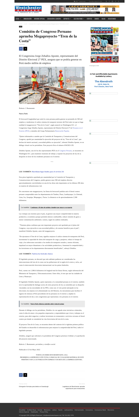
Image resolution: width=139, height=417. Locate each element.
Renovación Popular (62, 131)
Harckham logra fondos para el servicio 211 (48, 172)
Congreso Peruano (65, 151)
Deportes (66, 19)
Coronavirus (89, 410)
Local (17, 19)
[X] (118, 1)
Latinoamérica (68, 410)
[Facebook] (109, 1)
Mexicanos (47, 410)
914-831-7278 (69, 415)
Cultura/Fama (78, 19)
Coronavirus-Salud (100, 410)
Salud (103, 19)
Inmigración (27, 19)
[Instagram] (112, 1)
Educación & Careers (54, 19)
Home (20, 24)
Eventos (89, 19)
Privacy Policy (44, 412)
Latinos (54, 410)
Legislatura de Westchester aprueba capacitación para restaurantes (73, 387)
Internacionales (79, 410)
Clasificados (34, 412)
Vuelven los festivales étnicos (42, 254)
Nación (60, 410)
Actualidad (22, 410)
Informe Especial (39, 19)
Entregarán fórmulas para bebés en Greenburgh (34, 386)
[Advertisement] (52, 165)
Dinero (97, 19)
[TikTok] (115, 1)
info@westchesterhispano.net (52, 415)
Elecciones (111, 410)
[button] (106, 1)
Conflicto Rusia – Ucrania (34, 410)
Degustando (112, 19)
